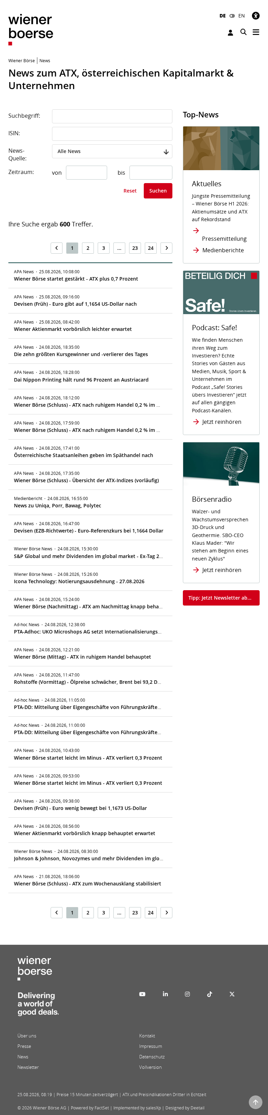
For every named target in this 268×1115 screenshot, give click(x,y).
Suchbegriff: (24, 116)
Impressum (150, 1046)
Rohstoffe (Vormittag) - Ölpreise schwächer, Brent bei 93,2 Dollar (91, 682)
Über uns (26, 1036)
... (119, 248)
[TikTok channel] (209, 994)
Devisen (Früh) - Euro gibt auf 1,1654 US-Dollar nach (75, 304)
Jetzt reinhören (221, 422)
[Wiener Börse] (30, 29)
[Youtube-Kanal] (142, 994)
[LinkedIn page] (165, 994)
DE (222, 15)
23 (135, 248)
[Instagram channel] (187, 994)
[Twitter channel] (232, 994)
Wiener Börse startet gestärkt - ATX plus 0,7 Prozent (76, 278)
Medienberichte (223, 250)
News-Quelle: (17, 154)
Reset (130, 190)
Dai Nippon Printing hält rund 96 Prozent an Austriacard (81, 379)
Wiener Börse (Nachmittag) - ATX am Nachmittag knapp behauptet (93, 606)
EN (241, 15)
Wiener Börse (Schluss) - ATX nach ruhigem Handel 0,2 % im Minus (92, 404)
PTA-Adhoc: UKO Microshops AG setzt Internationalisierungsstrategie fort (101, 631)
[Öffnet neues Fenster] (221, 292)
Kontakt (147, 1036)
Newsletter (28, 1067)
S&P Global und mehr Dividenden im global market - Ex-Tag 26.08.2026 (97, 556)
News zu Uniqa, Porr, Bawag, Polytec (57, 505)
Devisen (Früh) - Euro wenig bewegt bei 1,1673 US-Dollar (80, 808)
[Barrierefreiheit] (256, 15)
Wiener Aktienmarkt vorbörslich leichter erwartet (73, 329)
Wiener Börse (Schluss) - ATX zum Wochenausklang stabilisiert (87, 883)
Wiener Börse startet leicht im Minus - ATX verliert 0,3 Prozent (88, 757)
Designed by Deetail (184, 1108)
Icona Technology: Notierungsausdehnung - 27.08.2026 (79, 581)
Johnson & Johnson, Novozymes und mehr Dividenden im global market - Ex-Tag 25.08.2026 (122, 858)
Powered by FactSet (90, 1108)
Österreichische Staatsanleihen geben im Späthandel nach (83, 455)
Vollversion (150, 1067)
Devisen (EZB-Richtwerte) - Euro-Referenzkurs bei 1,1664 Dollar (88, 530)
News (22, 1057)
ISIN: (14, 133)
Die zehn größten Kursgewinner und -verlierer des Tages (81, 354)
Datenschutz (152, 1057)
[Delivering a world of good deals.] (38, 1006)
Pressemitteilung (224, 238)
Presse (24, 1046)
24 (151, 248)
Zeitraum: (21, 172)
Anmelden (231, 33)
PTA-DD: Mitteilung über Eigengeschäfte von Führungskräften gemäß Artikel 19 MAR (114, 707)
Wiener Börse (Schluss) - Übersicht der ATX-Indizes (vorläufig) (86, 480)
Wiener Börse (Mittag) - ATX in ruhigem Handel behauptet (82, 656)
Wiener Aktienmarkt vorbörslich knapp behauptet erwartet (84, 833)
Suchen (158, 190)
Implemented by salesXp (137, 1108)
